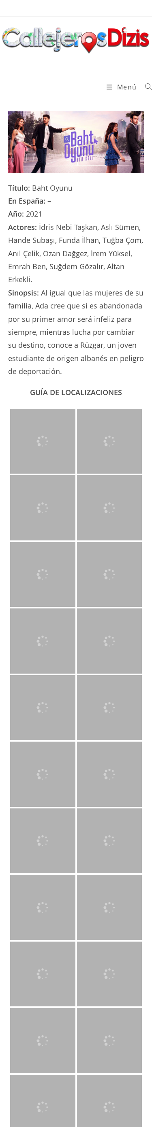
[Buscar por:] (145, 87)
